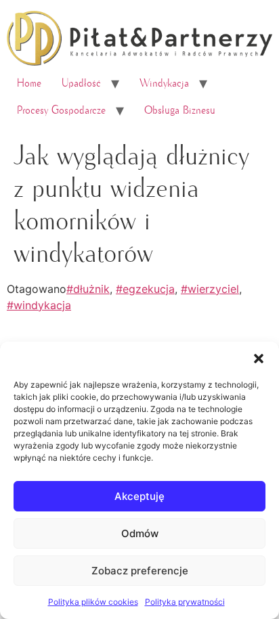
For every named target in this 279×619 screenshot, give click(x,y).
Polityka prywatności (185, 602)
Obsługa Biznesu (179, 110)
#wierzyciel (210, 289)
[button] (258, 358)
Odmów (139, 533)
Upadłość (81, 83)
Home (29, 83)
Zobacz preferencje (139, 570)
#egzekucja (145, 289)
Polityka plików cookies (93, 602)
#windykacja (39, 305)
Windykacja (164, 83)
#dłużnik (88, 289)
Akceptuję (139, 496)
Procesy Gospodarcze (61, 110)
